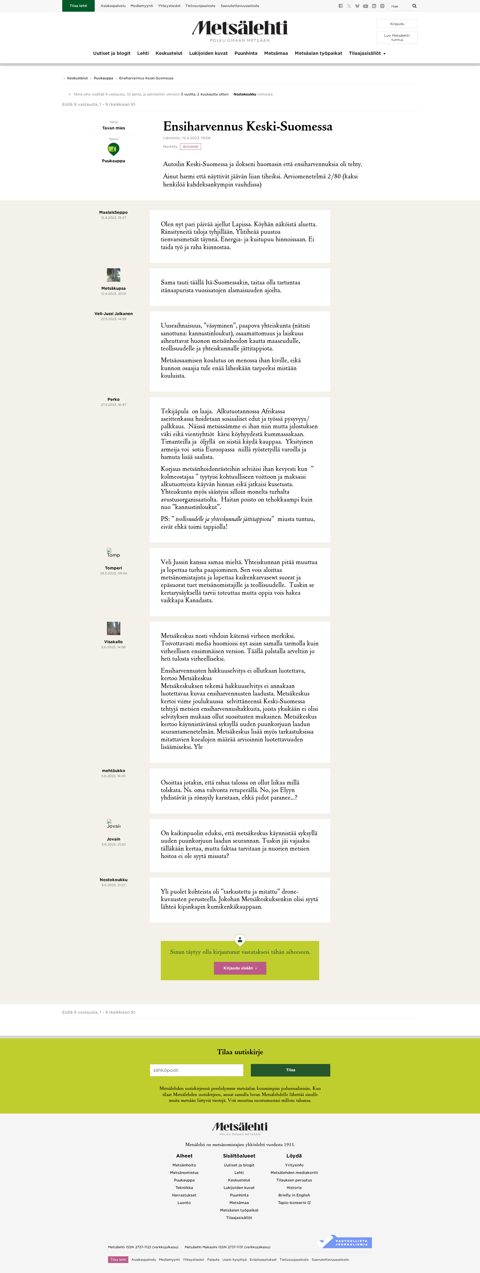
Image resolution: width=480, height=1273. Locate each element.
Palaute (213, 1260)
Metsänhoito (184, 1165)
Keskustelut (169, 53)
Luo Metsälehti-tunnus (397, 37)
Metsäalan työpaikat (318, 53)
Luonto (184, 1203)
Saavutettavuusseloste (240, 6)
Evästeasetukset (263, 1260)
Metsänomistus (184, 1173)
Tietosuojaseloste (201, 6)
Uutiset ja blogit (112, 53)
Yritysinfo (294, 1165)
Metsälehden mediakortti (294, 1173)
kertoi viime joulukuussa (193, 702)
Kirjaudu (397, 24)
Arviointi (190, 146)
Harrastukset (184, 1195)
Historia (294, 1188)
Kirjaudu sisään (238, 968)
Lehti (143, 53)
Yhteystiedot (169, 6)
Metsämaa (276, 53)
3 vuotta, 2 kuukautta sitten (205, 94)
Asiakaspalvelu (113, 6)
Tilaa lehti (78, 6)
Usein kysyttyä (234, 1260)
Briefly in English (294, 1195)
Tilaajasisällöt (365, 53)
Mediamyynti (142, 6)
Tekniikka (184, 1188)
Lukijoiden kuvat (208, 53)
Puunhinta (246, 53)
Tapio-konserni (292, 1203)
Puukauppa (103, 78)
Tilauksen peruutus (294, 1180)
